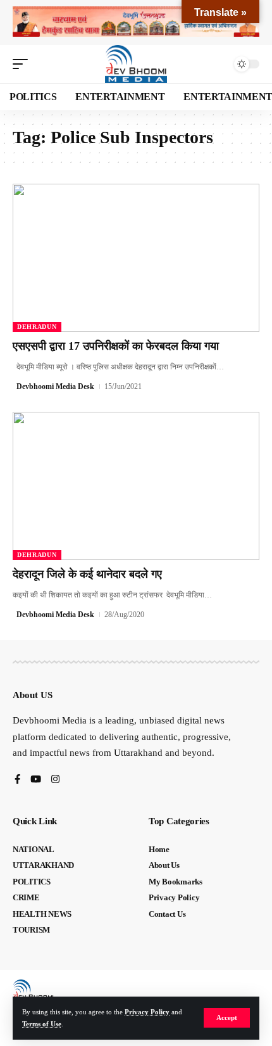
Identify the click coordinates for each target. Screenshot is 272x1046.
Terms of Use (41, 1024)
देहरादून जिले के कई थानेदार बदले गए (87, 574)
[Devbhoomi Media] (136, 64)
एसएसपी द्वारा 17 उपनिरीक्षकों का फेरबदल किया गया (116, 346)
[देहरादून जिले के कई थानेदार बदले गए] (136, 486)
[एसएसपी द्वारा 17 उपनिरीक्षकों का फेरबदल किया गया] (136, 258)
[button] (227, 1018)
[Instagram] (55, 780)
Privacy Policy (147, 1012)
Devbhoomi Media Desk (55, 386)
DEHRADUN (37, 326)
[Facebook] (17, 780)
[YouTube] (35, 780)
